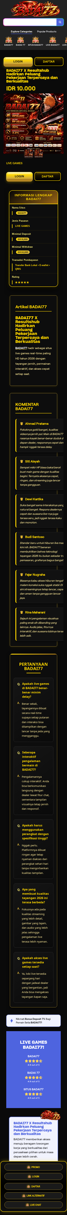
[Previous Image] (6, 124)
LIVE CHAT (35, 1204)
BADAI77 (21, 348)
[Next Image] (60, 124)
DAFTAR (49, 61)
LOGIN (18, 61)
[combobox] (30, 22)
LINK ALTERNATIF (36, 1194)
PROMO (35, 1166)
